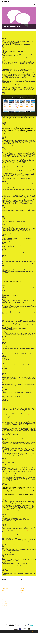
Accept (31, 631)
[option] (19, 107)
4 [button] (20, 112)
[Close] (35, 95)
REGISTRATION (31, 114)
